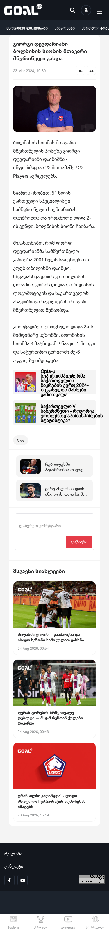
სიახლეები (65, 27)
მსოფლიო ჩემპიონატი (27, 27)
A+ (91, 70)
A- (81, 70)
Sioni (21, 440)
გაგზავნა (79, 541)
